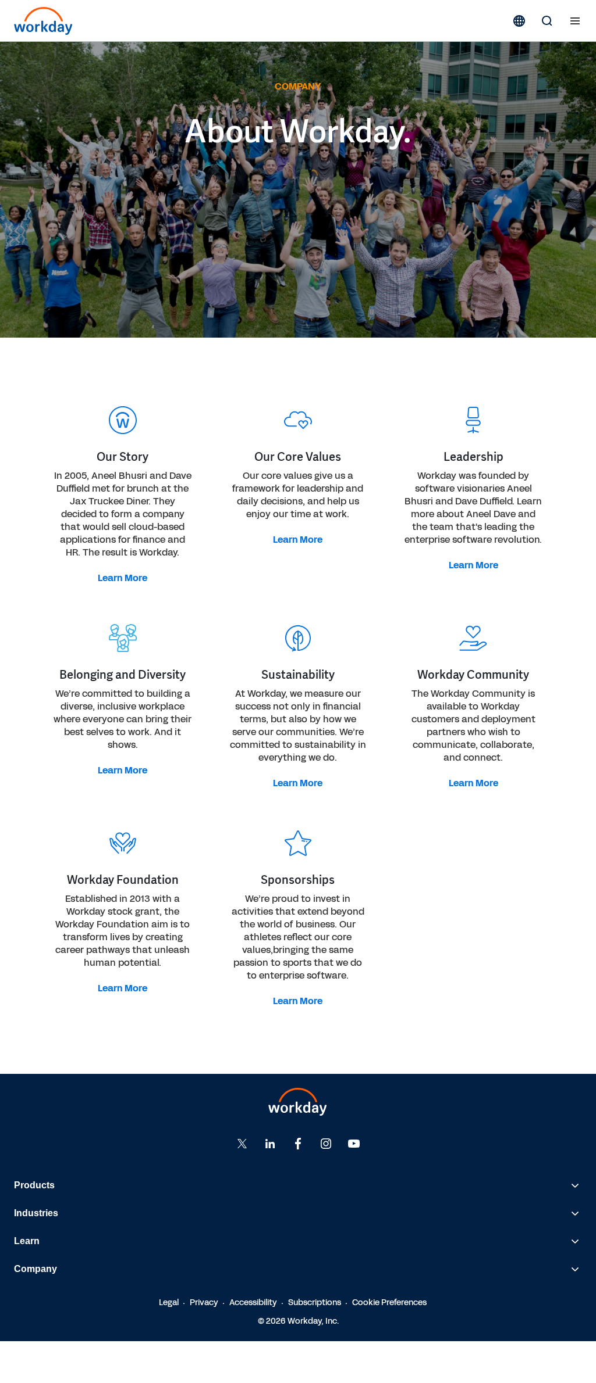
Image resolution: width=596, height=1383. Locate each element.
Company (35, 1269)
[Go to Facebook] (298, 1144)
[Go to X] (242, 1144)
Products (34, 1185)
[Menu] (575, 21)
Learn (27, 1241)
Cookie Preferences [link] (389, 1302)
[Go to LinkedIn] (270, 1144)
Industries (36, 1213)
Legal (169, 1302)
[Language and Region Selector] (519, 21)
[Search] (547, 21)
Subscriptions (314, 1302)
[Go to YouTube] (354, 1144)
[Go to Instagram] (326, 1144)
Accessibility (253, 1302)
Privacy (204, 1302)
